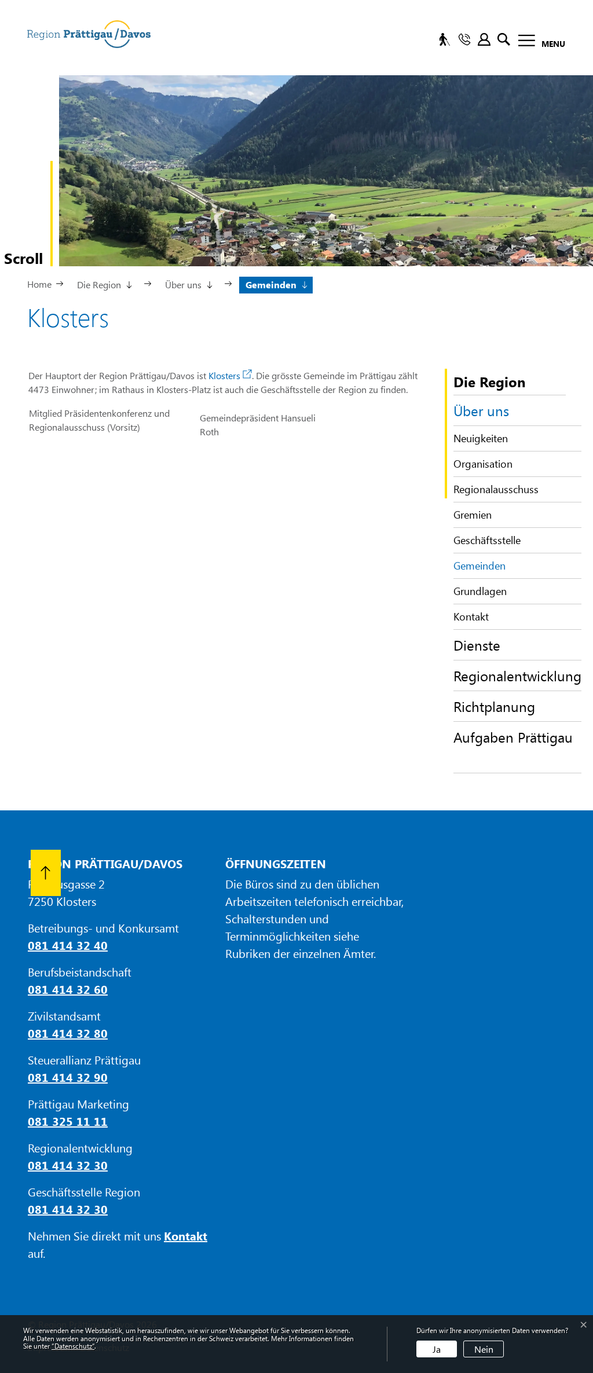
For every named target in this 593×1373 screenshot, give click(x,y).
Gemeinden (481, 568)
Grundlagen (480, 591)
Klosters (230, 375)
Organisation (483, 464)
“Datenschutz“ (73, 1345)
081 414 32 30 (68, 1165)
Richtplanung (494, 706)
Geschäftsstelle (487, 540)
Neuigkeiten (480, 438)
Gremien (472, 515)
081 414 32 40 (68, 945)
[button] (104, 284)
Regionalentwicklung (517, 675)
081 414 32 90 (68, 1077)
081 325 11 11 (68, 1121)
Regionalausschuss (496, 489)
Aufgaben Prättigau (513, 737)
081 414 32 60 (68, 989)
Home (39, 284)
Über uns (481, 410)
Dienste (476, 645)
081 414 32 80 (68, 1033)
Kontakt (471, 616)
